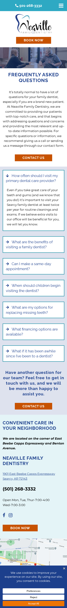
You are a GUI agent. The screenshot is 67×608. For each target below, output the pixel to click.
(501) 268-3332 (19, 489)
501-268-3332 (30, 5)
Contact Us (33, 158)
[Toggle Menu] (61, 5)
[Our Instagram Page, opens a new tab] (12, 516)
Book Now (33, 40)
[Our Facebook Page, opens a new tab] (5, 516)
